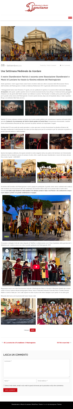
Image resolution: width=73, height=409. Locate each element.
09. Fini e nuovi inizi (63, 343)
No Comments (66, 65)
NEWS (32, 330)
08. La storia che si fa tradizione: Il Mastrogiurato (20, 343)
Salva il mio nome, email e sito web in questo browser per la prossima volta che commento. (34, 385)
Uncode (45, 404)
